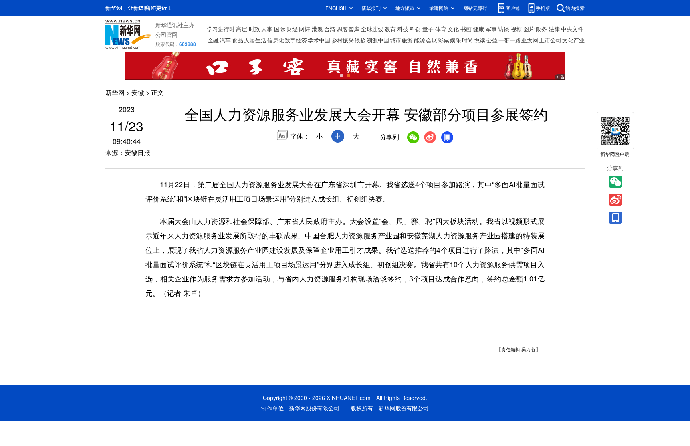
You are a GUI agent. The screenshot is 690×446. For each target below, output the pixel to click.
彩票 (443, 40)
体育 (440, 29)
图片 (529, 29)
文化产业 (573, 40)
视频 (516, 29)
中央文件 (572, 29)
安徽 (137, 92)
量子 (428, 29)
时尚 (467, 40)
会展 (431, 40)
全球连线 (372, 29)
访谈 (503, 29)
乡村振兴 (342, 40)
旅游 (407, 40)
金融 (213, 40)
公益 (492, 40)
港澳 (317, 29)
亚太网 (529, 40)
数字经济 (296, 40)
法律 (554, 29)
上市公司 (550, 40)
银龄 (360, 40)
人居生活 (255, 40)
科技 (402, 29)
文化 (453, 29)
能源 (419, 40)
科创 (415, 29)
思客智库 (348, 29)
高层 (241, 29)
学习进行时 (221, 29)
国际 (279, 29)
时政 (254, 29)
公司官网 (166, 34)
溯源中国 (378, 40)
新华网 (115, 92)
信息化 (275, 40)
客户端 (513, 7)
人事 (266, 29)
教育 (390, 29)
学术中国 (319, 40)
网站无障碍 (475, 7)
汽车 (225, 40)
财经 (292, 29)
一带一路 (509, 40)
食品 (237, 40)
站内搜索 (575, 7)
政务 (541, 29)
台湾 (329, 29)
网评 (304, 29)
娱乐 (455, 40)
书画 (466, 29)
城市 (395, 40)
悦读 (479, 40)
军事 (491, 29)
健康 (478, 29)
